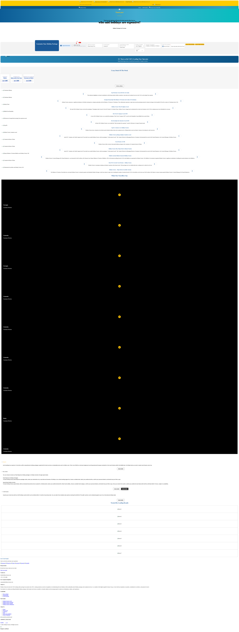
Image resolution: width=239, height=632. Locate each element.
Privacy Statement (6, 615)
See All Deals (119, 86)
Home (139, 7)
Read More (120, 468)
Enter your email (3, 570)
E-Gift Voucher (145, 7)
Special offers (5, 595)
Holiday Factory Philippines (8, 604)
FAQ (4, 612)
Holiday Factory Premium (8, 602)
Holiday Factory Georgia (8, 603)
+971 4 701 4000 (89, 1)
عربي (6, 622)
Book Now (124, 489)
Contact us (5, 611)
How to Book (5, 594)
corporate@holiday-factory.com (144, 1)
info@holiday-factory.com (119, 1)
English (2, 622)
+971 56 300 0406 (103, 1)
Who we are (5, 610)
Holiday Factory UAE (7, 601)
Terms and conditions (7, 613)
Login (153, 4)
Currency (137, 49)
